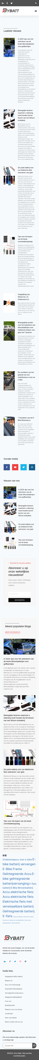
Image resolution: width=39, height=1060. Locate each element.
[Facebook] (10, 961)
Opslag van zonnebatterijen (16, 920)
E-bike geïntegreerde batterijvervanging (19, 878)
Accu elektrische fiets (18, 892)
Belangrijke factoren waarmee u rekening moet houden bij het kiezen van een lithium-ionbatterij (26, 115)
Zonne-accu (6, 920)
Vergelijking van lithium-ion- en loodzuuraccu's (24, 297)
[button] (35, 3)
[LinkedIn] (5, 961)
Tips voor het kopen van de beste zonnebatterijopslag (25, 239)
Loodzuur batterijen (18, 916)
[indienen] (34, 1045)
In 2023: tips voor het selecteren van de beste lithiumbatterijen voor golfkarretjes (19, 661)
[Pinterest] (25, 961)
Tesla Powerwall (15, 923)
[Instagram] (20, 961)
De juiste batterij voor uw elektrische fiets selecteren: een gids (25, 170)
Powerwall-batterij (28, 916)
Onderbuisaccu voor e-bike (17, 859)
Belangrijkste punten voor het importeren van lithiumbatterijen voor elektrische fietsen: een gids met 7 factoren (26, 327)
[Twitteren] (15, 961)
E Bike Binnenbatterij (22, 887)
